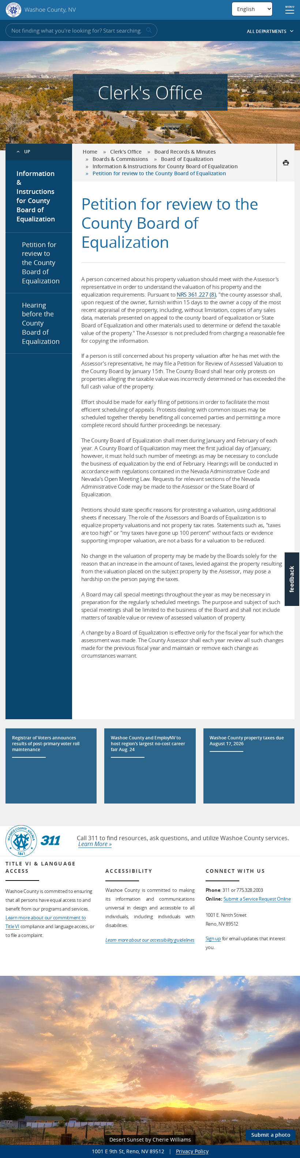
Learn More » (95, 844)
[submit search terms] (148, 30)
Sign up (213, 938)
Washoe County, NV (40, 10)
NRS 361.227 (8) (196, 294)
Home (90, 151)
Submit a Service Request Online (257, 899)
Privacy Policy (192, 1151)
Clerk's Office (125, 151)
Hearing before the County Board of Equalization (41, 323)
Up (27, 151)
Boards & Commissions (120, 158)
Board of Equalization (187, 158)
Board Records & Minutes (185, 151)
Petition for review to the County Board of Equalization (41, 262)
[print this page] (286, 162)
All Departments (267, 31)
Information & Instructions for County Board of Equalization (35, 196)
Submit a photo (270, 1134)
